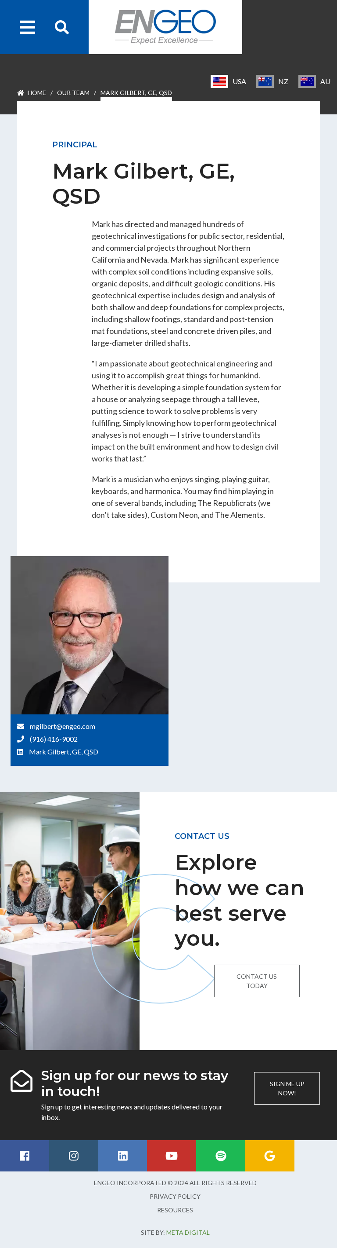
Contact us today (257, 981)
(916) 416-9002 (54, 739)
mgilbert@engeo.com (62, 726)
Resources (175, 1210)
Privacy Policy (175, 1196)
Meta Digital (188, 1232)
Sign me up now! (287, 1088)
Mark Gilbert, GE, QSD (63, 751)
